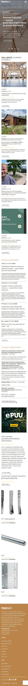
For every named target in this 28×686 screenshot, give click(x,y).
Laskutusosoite (5, 669)
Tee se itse (4, 656)
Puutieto (3, 654)
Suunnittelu (4, 649)
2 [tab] (12, 48)
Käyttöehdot (4, 663)
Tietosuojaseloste (6, 666)
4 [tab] (18, 48)
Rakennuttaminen (6, 643)
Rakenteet (4, 646)
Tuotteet (3, 651)
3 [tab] (15, 48)
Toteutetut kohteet (6, 641)
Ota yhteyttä (4, 671)
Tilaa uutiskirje (5, 674)
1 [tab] (9, 48)
